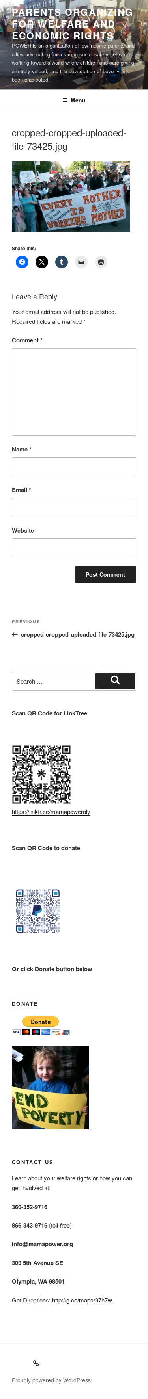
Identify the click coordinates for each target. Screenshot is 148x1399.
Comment (27, 340)
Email (21, 489)
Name (22, 449)
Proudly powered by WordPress (51, 1380)
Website (23, 530)
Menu (78, 100)
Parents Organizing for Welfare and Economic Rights (72, 23)
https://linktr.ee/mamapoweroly (51, 811)
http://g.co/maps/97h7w (82, 1300)
